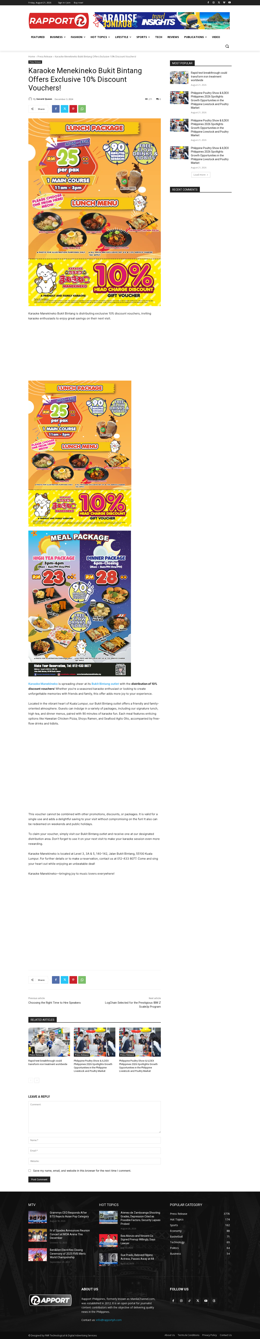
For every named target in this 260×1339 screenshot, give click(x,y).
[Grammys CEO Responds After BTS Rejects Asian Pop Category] (37, 1217)
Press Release (44, 56)
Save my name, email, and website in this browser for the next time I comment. (82, 1170)
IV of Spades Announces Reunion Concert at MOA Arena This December (70, 1234)
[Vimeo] (224, 3)
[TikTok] (189, 1301)
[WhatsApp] (82, 109)
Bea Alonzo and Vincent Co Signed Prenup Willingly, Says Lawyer (138, 1239)
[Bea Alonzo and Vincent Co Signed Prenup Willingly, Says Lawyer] (108, 1240)
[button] (227, 46)
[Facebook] (208, 3)
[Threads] (214, 1301)
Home (31, 56)
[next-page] (36, 1080)
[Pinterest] (73, 109)
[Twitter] (219, 3)
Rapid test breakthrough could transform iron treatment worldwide (209, 76)
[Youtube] (229, 3)
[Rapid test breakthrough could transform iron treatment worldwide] (49, 1042)
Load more (200, 174)
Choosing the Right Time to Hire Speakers (54, 1002)
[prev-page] (30, 1080)
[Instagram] (213, 3)
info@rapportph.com (109, 1320)
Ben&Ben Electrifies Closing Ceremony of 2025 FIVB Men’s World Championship (68, 1253)
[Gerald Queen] (30, 99)
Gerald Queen (44, 98)
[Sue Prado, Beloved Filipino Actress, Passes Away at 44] (108, 1259)
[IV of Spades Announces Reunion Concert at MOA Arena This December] (37, 1235)
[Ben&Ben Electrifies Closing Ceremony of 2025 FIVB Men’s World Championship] (37, 1254)
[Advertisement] (94, 352)
